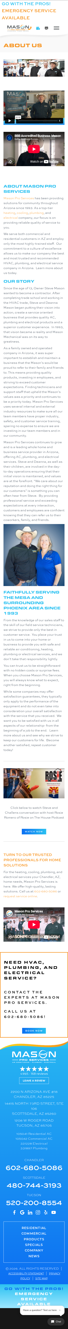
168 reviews (39, 1073)
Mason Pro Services (18, 198)
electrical (10, 217)
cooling (22, 213)
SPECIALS (34, 1245)
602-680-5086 (45, 891)
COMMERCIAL (34, 1233)
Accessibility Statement (26, 1273)
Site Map (41, 1278)
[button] (38, 28)
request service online (20, 896)
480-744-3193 (34, 1185)
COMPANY (34, 1250)
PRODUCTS (34, 1239)
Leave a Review (34, 1080)
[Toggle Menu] (56, 28)
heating (9, 213)
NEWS (34, 1256)
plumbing (36, 213)
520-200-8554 (34, 1202)
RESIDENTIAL (34, 1228)
